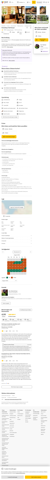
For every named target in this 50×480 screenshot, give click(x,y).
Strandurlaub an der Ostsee (5, 425)
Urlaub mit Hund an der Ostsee (5, 416)
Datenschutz (43, 425)
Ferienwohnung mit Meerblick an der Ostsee (5, 444)
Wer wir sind (43, 411)
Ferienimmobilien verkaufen (44, 421)
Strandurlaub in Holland (4, 422)
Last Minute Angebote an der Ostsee (5, 448)
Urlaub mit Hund (5, 413)
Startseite (3, 25)
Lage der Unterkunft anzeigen (16, 207)
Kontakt (19, 419)
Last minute (12, 425)
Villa (10, 419)
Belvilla (42, 434)
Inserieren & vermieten (27, 412)
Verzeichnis (43, 432)
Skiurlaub (11, 430)
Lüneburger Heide (28, 25)
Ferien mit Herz (43, 415)
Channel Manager (36, 413)
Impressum (43, 427)
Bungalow (11, 413)
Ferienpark (12, 421)
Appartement (12, 423)
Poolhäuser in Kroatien (4, 432)
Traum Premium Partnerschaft (28, 415)
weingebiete (12, 434)
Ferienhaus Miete (13, 415)
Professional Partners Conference (35, 418)
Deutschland (13, 25)
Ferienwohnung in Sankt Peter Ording (5, 466)
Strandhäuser (12, 436)
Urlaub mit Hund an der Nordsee (5, 419)
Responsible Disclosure (43, 430)
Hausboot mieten (13, 411)
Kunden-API (35, 415)
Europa (8, 25)
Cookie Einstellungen (12, 477)
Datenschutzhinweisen (20, 473)
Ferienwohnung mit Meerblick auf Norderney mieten (5, 435)
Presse (42, 413)
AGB (42, 423)
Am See (11, 428)
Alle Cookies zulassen (36, 477)
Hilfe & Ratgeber (28, 418)
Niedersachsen (20, 25)
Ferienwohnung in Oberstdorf (5, 463)
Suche (19, 411)
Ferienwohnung (12, 417)
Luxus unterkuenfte (13, 432)
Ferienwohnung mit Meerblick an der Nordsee (5, 439)
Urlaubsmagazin (20, 413)
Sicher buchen (20, 415)
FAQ (18, 417)
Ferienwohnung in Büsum (5, 456)
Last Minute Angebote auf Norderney (4, 453)
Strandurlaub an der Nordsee (5, 428)
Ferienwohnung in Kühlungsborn (5, 460)
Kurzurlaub (12, 426)
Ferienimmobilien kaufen (44, 418)
